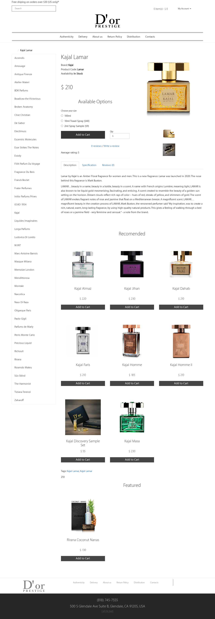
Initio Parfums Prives (25, 196)
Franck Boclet (21, 180)
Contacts (150, 36)
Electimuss (20, 131)
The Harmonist (22, 383)
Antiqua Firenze (23, 74)
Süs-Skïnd (19, 375)
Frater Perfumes (23, 188)
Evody (17, 155)
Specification (89, 165)
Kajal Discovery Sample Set (83, 443)
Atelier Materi (21, 82)
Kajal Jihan (132, 289)
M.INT (17, 245)
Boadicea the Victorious (27, 98)
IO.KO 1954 (20, 204)
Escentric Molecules (25, 139)
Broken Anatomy (23, 106)
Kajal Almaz (82, 289)
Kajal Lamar (26, 50)
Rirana (17, 359)
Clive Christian (22, 115)
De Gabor (19, 123)
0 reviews (96, 146)
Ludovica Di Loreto (24, 237)
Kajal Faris (83, 365)
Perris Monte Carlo (24, 335)
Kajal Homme (132, 365)
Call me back (107, 611)
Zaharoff (19, 400)
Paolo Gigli (20, 318)
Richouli (19, 351)
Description (70, 165)
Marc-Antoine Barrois (26, 253)
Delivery (82, 36)
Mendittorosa (21, 278)
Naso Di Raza (21, 302)
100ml (67, 116)
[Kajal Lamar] (169, 88)
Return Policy (115, 36)
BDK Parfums (21, 90)
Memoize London (24, 269)
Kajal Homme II (181, 365)
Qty (111, 131)
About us (97, 36)
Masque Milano (23, 261)
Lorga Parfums (22, 229)
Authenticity (66, 36)
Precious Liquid (23, 343)
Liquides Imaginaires (25, 220)
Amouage (19, 66)
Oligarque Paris (22, 310)
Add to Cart (83, 134)
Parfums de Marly (23, 326)
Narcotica (19, 294)
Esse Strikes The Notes (26, 147)
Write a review (111, 146)
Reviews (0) (108, 165)
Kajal (16, 212)
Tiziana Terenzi (22, 392)
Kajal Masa (132, 441)
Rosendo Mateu (23, 367)
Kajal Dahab (181, 289)
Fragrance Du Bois (24, 172)
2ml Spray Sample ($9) (76, 126)
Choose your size (69, 110)
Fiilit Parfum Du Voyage (27, 163)
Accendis (19, 58)
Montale (19, 286)
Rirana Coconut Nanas (83, 540)
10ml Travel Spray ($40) (76, 121)
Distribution (133, 36)
